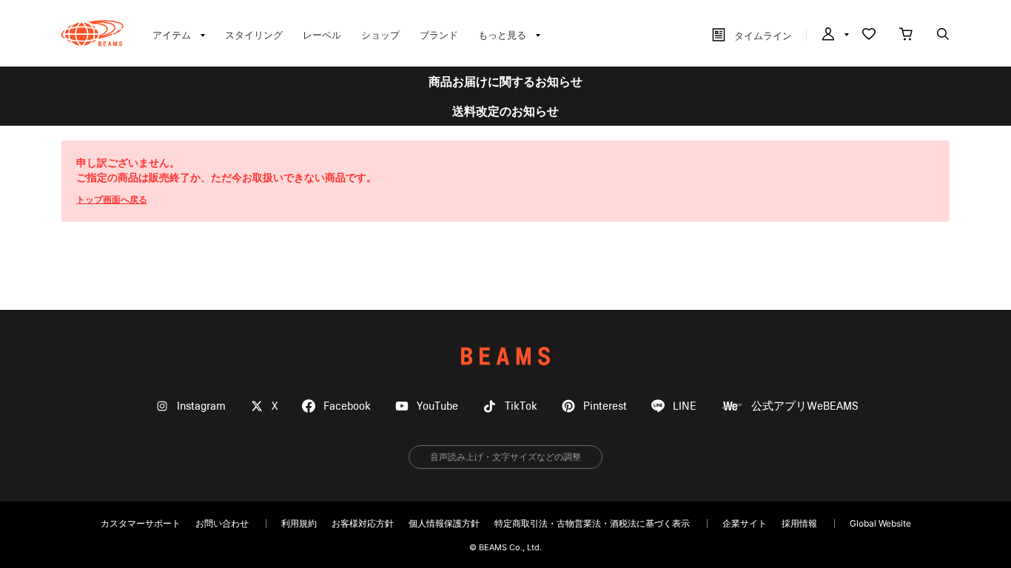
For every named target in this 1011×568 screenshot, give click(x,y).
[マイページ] (834, 35)
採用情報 (799, 523)
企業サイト (744, 523)
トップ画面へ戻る (111, 199)
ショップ (380, 35)
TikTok (521, 406)
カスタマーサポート (141, 523)
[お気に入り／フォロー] (869, 35)
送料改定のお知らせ (505, 111)
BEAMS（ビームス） (92, 33)
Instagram (201, 406)
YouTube (437, 406)
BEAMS (505, 356)
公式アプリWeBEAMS (805, 406)
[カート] (906, 35)
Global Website (880, 523)
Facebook (347, 406)
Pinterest (605, 406)
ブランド (439, 35)
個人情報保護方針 (444, 523)
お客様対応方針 (363, 523)
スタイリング (254, 35)
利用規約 (299, 523)
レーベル (322, 35)
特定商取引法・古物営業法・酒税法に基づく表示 (592, 523)
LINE (684, 406)
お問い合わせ (222, 523)
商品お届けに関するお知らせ (505, 81)
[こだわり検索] (943, 35)
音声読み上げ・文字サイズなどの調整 (505, 456)
